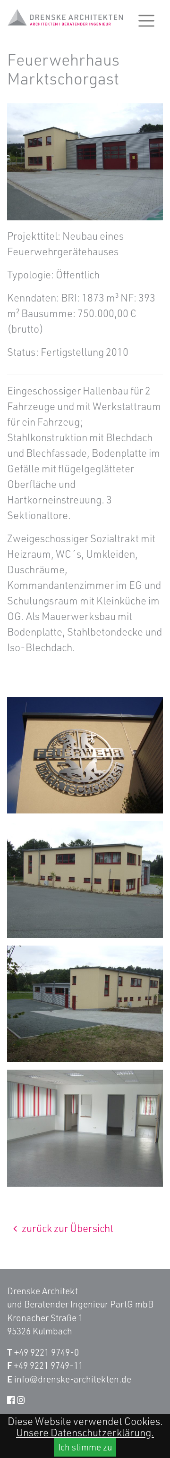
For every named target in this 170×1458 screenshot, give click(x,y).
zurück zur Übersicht (66, 1228)
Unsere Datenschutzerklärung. (85, 1432)
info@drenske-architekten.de (72, 1379)
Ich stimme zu (85, 1447)
